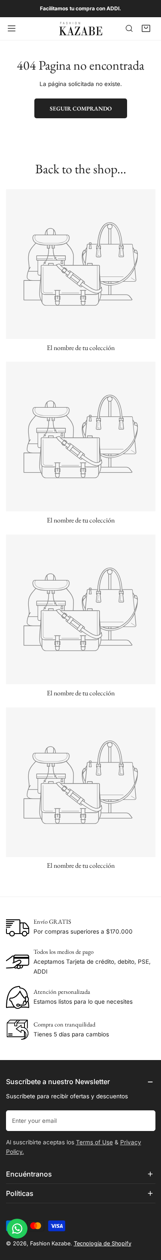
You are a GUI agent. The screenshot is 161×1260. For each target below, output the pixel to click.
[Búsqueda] (129, 28)
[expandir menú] (11, 28)
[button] (146, 28)
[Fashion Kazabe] (80, 28)
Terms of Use (94, 1142)
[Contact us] (17, 1228)
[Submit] (145, 1120)
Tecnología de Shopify (102, 1243)
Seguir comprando (81, 108)
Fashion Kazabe (50, 1243)
